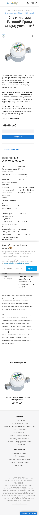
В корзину (18, 137)
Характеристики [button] (11, 149)
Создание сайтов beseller (28, 513)
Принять (31, 268)
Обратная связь (19, 456)
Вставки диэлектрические (19, 439)
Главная (8, 10)
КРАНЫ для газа (19, 432)
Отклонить (8, 268)
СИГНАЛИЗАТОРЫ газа (19, 423)
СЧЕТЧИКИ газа (19, 420)
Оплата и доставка (19, 453)
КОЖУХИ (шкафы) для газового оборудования (19, 443)
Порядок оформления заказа (19, 459)
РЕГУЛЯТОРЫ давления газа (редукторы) (19, 426)
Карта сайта (19, 465)
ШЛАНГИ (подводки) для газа (19, 436)
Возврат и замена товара (19, 462)
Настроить (19, 268)
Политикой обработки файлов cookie (16, 263)
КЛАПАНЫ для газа (19, 429)
